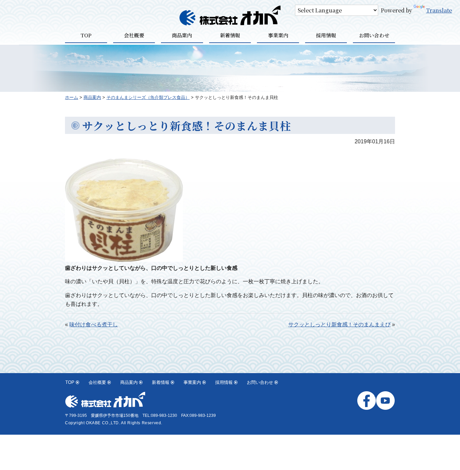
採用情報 (326, 35)
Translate (439, 10)
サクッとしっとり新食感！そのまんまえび (339, 324)
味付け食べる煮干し (93, 324)
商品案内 (182, 35)
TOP (86, 35)
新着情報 (230, 35)
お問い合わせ (374, 35)
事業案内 (278, 35)
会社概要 (134, 35)
